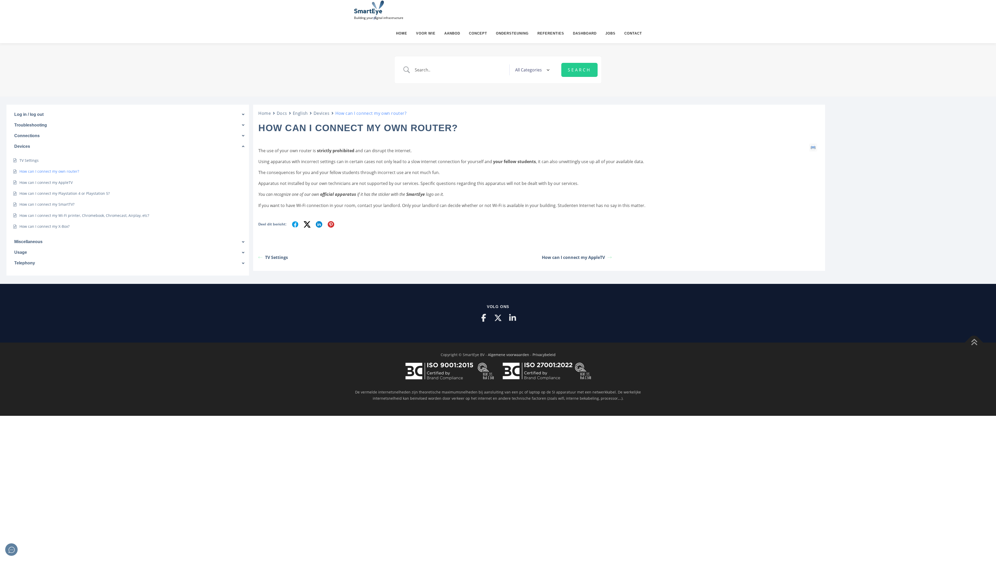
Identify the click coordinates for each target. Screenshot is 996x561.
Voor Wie (425, 33)
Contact (633, 33)
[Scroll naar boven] (974, 342)
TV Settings (276, 257)
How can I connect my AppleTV (573, 257)
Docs (282, 113)
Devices (322, 113)
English (300, 113)
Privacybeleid (544, 354)
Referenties (550, 33)
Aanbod (452, 33)
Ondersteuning (512, 33)
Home (401, 33)
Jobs (610, 33)
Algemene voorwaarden (508, 354)
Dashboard (585, 33)
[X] (498, 318)
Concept (478, 33)
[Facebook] (483, 318)
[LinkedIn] (512, 318)
